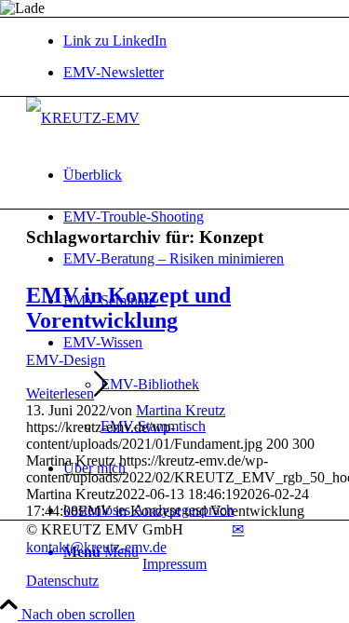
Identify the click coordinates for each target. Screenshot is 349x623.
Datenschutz (62, 581)
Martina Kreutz (180, 410)
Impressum (174, 564)
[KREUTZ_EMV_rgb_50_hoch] (83, 118)
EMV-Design (65, 360)
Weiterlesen (60, 393)
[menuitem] (193, 72)
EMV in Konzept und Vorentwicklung (128, 307)
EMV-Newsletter (113, 72)
